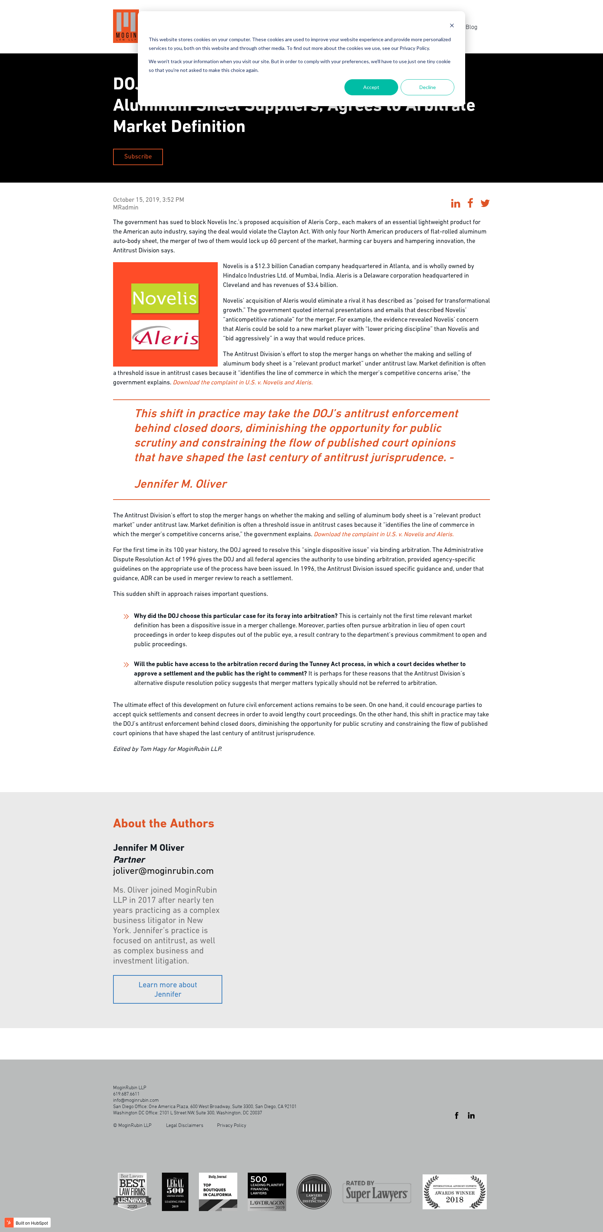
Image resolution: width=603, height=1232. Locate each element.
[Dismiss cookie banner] (451, 26)
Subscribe (138, 157)
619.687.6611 (126, 1094)
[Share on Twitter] (485, 204)
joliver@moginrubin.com (163, 871)
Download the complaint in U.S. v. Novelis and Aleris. (243, 383)
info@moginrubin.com (136, 1100)
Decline (427, 87)
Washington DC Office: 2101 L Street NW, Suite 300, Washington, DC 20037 (187, 1112)
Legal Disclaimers (184, 1125)
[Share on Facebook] (470, 204)
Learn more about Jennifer (168, 990)
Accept (371, 87)
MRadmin (126, 208)
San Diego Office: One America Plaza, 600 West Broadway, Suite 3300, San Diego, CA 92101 (205, 1106)
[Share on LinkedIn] (455, 204)
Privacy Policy (231, 1125)
